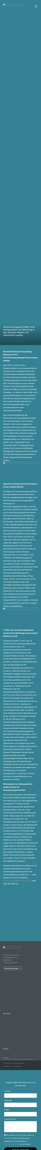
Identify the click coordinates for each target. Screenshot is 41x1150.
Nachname (8, 1100)
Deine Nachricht (10, 1119)
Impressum (7, 1066)
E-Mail (6, 1110)
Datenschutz (17, 1066)
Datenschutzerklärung (12, 1144)
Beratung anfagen (12, 968)
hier (30, 875)
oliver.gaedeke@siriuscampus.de (17, 881)
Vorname (7, 1091)
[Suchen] (32, 1057)
